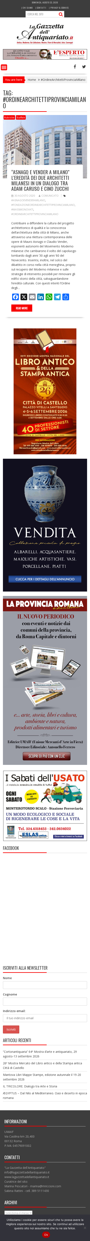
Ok (46, 1234)
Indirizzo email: (14, 1011)
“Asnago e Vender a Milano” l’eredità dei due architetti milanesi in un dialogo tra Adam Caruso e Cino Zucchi (40, 180)
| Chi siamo (27, 7)
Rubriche (9, 117)
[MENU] (4, 67)
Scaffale (21, 117)
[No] (85, 1228)
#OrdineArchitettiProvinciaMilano (34, 214)
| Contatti (40, 7)
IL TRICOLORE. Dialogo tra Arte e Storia (30, 1086)
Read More (22, 308)
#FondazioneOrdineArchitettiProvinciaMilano (43, 205)
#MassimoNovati (22, 209)
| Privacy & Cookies (59, 7)
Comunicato (50, 195)
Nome (7, 978)
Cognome (10, 994)
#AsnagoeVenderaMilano (28, 200)
